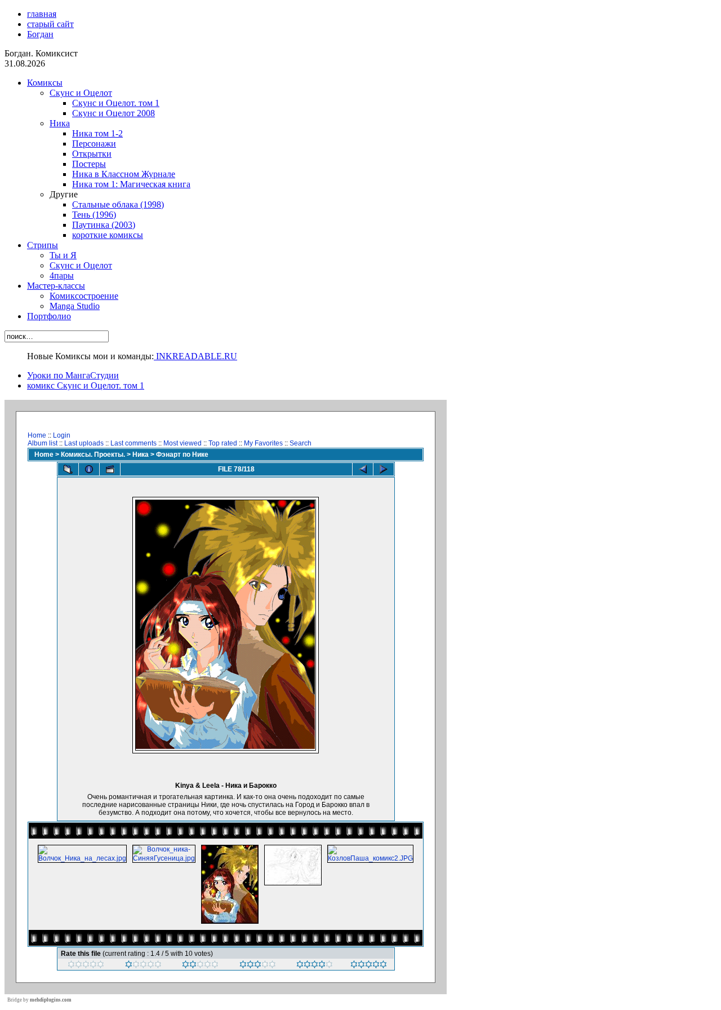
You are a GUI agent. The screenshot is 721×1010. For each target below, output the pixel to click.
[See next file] (383, 469)
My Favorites (263, 443)
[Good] (257, 966)
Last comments (133, 443)
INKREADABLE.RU (195, 356)
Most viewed (182, 443)
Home (37, 435)
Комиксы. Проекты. (93, 454)
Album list (42, 443)
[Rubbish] (86, 966)
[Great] (368, 966)
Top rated (222, 443)
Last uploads (84, 443)
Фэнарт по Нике (182, 454)
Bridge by (39, 1000)
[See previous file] (363, 469)
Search (300, 443)
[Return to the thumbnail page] (68, 469)
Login (61, 435)
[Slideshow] (110, 469)
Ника (140, 454)
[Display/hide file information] (89, 469)
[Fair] (200, 966)
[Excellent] (314, 966)
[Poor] (143, 966)
